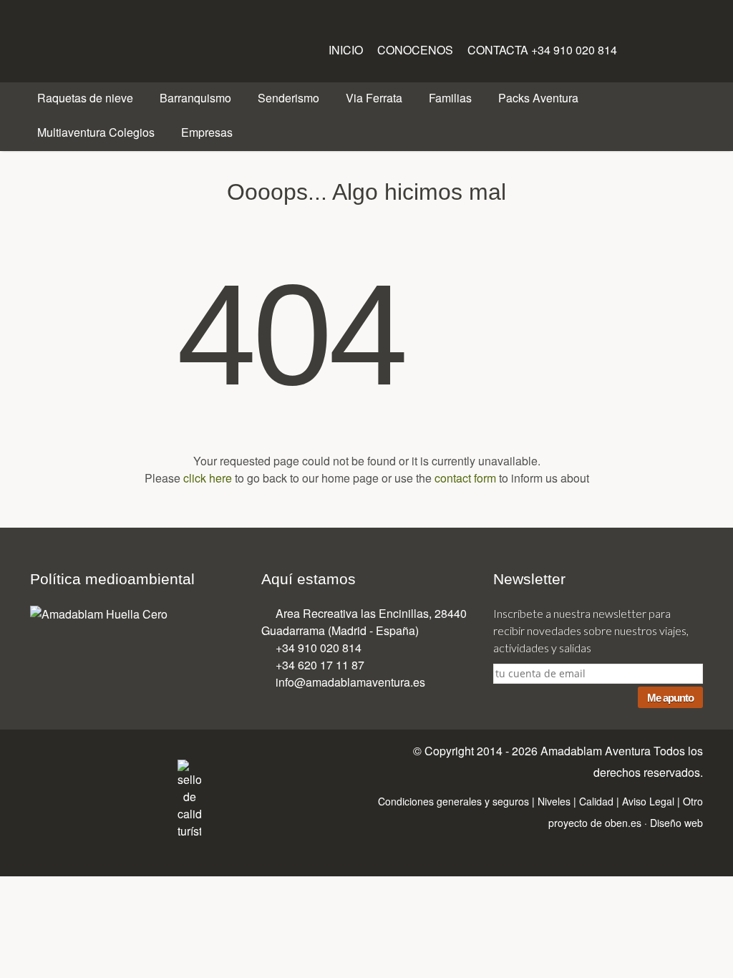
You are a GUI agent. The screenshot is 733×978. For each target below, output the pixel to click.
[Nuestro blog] (671, 47)
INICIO (347, 50)
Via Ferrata (375, 97)
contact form (465, 478)
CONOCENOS (416, 50)
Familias (452, 97)
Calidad (596, 801)
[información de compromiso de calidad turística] (189, 798)
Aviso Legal (648, 801)
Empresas (208, 132)
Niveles (554, 801)
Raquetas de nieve (86, 97)
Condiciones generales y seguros (453, 801)
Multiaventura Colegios (97, 132)
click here (207, 478)
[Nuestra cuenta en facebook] (634, 47)
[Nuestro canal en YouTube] (130, 770)
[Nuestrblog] (159, 770)
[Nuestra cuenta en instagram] (690, 47)
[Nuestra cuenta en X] (653, 47)
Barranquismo (197, 97)
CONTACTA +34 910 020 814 (542, 50)
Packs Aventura (539, 97)
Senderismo (290, 97)
